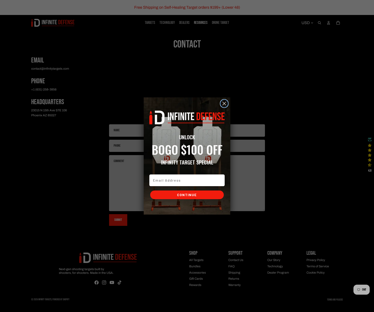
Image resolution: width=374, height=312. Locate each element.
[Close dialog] (224, 103)
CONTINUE (187, 195)
